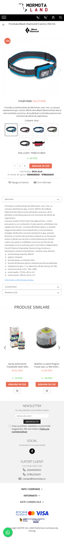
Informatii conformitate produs (19, 280)
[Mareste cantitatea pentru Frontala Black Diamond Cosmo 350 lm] (24, 165)
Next (59, 70)
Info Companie (31, 489)
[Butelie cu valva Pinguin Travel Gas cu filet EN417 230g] (47, 338)
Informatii (31, 495)
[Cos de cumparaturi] (53, 17)
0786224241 (33, 474)
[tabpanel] (32, 66)
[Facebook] (32, 451)
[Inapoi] (2, 25)
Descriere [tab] (9, 199)
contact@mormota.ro (34, 478)
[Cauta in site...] (60, 17)
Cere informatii (43, 182)
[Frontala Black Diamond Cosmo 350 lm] (32, 66)
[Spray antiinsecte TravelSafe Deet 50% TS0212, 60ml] (17, 337)
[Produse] (4, 18)
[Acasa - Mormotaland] (32, 7)
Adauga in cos (40, 165)
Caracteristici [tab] (11, 286)
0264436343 (33, 469)
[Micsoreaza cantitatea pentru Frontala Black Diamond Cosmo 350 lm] (15, 165)
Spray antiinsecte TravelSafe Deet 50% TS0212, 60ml (17, 365)
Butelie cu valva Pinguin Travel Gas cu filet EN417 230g (47, 365)
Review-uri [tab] (11, 292)
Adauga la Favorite (20, 182)
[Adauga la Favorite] (17, 390)
